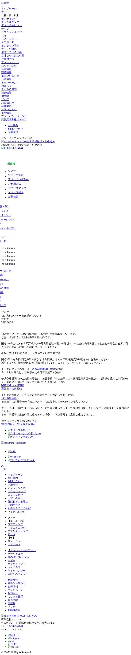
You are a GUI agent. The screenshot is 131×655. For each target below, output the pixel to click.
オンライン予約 (10, 45)
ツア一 (5, 12)
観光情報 (6, 92)
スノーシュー (9, 38)
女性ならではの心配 (12, 55)
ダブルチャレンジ (11, 25)
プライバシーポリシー (14, 116)
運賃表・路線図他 (11, 388)
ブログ (5, 99)
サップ (5, 28)
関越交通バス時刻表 (12, 385)
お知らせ (6, 86)
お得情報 (6, 79)
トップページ (9, 8)
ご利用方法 (7, 59)
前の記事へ (7, 424)
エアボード (7, 42)
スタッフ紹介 (9, 65)
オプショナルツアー (12, 32)
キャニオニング (10, 22)
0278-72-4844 (16, 626)
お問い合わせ (9, 109)
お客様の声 (7, 102)
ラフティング (9, 18)
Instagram (20, 442)
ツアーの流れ (9, 49)
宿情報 (5, 96)
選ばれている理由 (11, 52)
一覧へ (18, 424)
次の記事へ (29, 424)
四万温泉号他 (9, 398)
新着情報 (6, 69)
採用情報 (6, 112)
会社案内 (6, 106)
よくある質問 (9, 89)
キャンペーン (9, 82)
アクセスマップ (10, 62)
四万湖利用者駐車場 (43, 369)
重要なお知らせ (10, 75)
